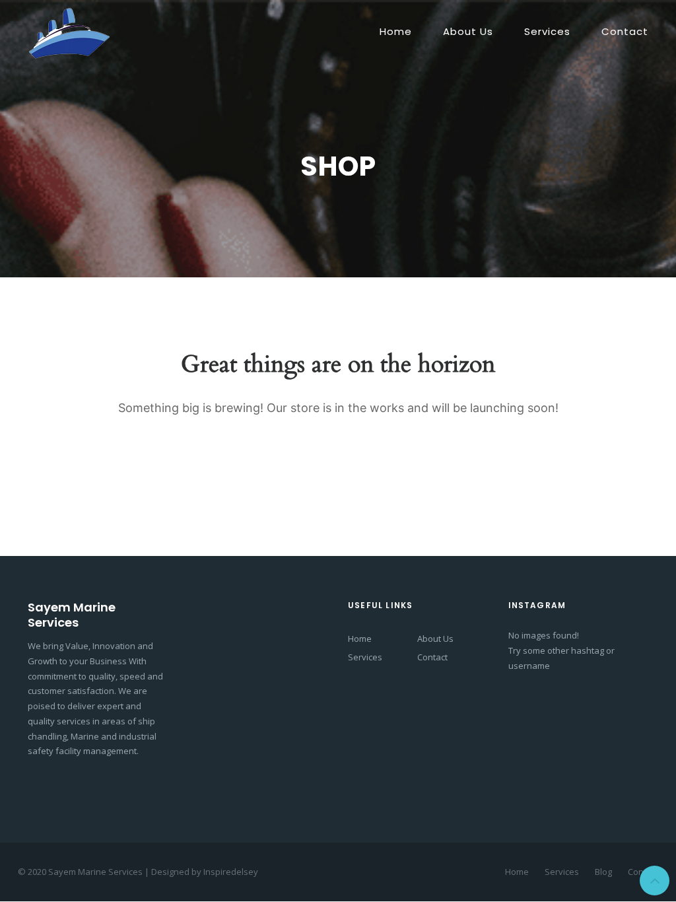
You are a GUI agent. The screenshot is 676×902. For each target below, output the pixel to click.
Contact (624, 31)
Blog (603, 872)
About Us (468, 31)
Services (547, 31)
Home (396, 31)
